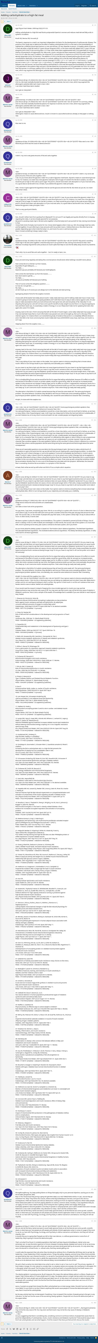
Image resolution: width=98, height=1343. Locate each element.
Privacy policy (81, 1338)
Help (87, 1338)
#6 (95, 152)
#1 (95, 25)
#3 (95, 94)
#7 (95, 168)
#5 (95, 136)
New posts (4, 9)
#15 (95, 471)
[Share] (92, 25)
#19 (95, 1221)
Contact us (62, 1338)
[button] (26, 5)
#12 (95, 328)
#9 (95, 214)
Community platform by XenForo (49, 1341)
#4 (95, 120)
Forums (12, 5)
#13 (95, 404)
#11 (95, 256)
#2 (95, 75)
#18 (95, 1189)
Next (8, 21)
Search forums (13, 9)
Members (32, 5)
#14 (95, 420)
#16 (95, 495)
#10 (95, 235)
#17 (95, 537)
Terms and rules (71, 1338)
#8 (95, 194)
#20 (95, 1302)
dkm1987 (5, 18)
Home (4, 5)
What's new (21, 5)
